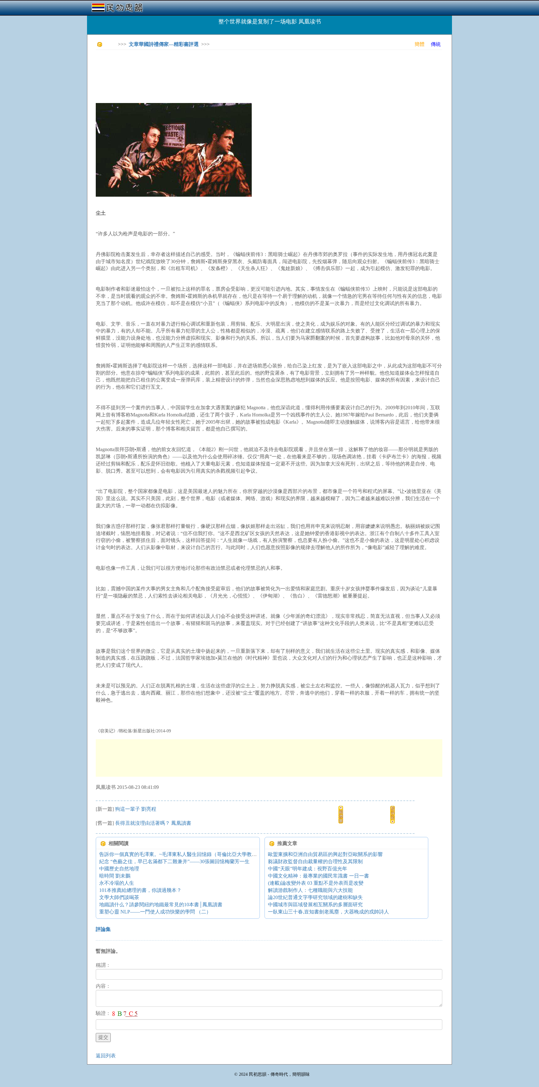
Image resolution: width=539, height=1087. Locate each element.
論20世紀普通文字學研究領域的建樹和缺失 (315, 897)
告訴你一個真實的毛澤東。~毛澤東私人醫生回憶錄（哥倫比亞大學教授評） (183, 854)
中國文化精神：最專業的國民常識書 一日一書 (318, 875)
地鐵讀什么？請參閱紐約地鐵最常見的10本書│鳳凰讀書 (160, 904)
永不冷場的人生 (116, 883)
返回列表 (106, 1055)
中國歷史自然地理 (119, 868)
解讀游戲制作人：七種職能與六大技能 (310, 890)
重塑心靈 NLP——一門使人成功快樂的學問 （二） (155, 911)
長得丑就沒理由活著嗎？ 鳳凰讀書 (153, 823)
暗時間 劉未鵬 (114, 875)
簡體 (420, 44)
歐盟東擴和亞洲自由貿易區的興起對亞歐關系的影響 (325, 854)
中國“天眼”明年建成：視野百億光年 (307, 868)
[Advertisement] (209, 69)
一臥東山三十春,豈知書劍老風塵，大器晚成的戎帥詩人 (328, 911)
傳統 (436, 44)
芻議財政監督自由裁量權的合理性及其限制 (315, 861)
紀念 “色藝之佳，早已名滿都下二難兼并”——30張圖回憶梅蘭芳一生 (174, 861)
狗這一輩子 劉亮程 (135, 809)
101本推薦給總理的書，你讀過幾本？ (140, 890)
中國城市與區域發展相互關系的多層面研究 (315, 904)
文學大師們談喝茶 (119, 897)
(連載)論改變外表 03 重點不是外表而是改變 (315, 883)
